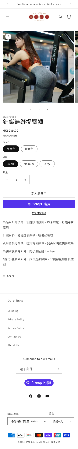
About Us (13, 345)
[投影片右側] (47, 110)
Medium (29, 164)
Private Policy (16, 319)
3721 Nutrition (33, 442)
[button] (7, 17)
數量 (5, 172)
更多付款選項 (39, 213)
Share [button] (10, 275)
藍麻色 (29, 149)
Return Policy (16, 328)
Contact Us (14, 336)
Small (10, 164)
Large (47, 164)
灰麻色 (11, 149)
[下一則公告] (71, 4)
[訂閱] (58, 369)
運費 (15, 135)
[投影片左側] (31, 110)
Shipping (13, 310)
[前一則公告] (7, 4)
